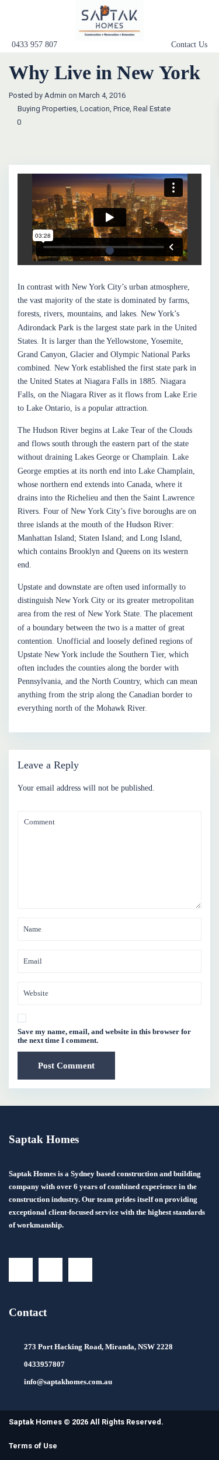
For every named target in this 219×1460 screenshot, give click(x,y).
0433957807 (44, 1364)
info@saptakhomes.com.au (68, 1381)
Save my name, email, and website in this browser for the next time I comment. (104, 1036)
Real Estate (152, 108)
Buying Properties (47, 108)
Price (121, 108)
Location (95, 108)
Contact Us (189, 45)
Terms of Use (33, 1445)
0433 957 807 (34, 44)
